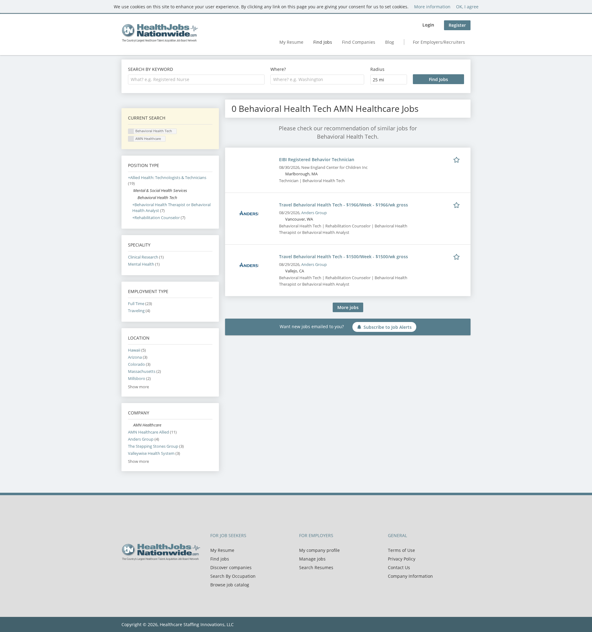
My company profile (319, 550)
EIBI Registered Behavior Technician (316, 159)
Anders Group (314, 212)
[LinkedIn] (146, 573)
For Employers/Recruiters (439, 42)
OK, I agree (467, 7)
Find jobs (219, 559)
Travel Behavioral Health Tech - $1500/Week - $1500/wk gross (343, 256)
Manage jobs (312, 559)
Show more (138, 386)
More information (432, 7)
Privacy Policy (401, 559)
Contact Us (399, 567)
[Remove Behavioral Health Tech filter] (135, 197)
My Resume (291, 42)
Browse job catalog (229, 585)
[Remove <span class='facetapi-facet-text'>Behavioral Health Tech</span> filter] (131, 131)
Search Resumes (316, 567)
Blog (389, 42)
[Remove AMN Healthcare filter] (130, 425)
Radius (377, 69)
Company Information (410, 576)
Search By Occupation (233, 576)
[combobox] (196, 79)
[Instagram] (155, 573)
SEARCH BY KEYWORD (150, 69)
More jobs (348, 307)
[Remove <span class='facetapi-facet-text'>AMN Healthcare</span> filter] (131, 138)
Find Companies (358, 42)
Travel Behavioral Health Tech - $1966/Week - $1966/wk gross (343, 205)
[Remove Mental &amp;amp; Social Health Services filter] (130, 190)
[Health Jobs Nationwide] (159, 33)
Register (457, 25)
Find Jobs (322, 42)
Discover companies (231, 567)
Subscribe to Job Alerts (388, 327)
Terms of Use (401, 550)
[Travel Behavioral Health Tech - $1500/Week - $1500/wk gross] (249, 264)
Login (428, 25)
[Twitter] (136, 573)
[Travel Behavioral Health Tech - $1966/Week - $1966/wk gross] (249, 213)
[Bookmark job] (457, 159)
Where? (278, 69)
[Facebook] (125, 573)
